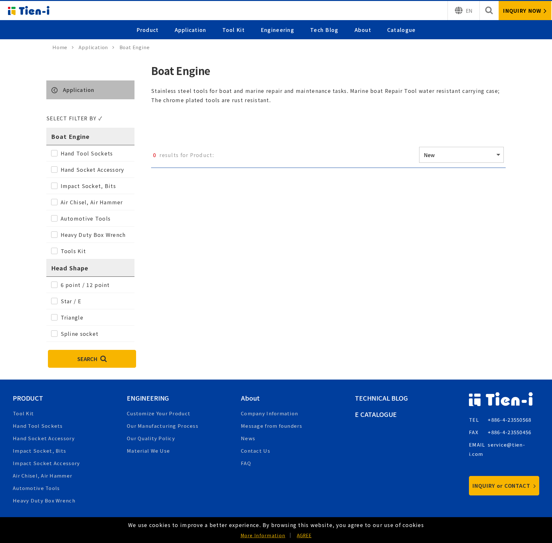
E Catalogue (376, 414)
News (248, 438)
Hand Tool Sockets (38, 425)
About (363, 30)
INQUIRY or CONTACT (502, 485)
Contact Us (255, 450)
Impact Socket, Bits (39, 450)
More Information (263, 535)
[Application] (96, 47)
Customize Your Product (158, 413)
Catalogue (401, 30)
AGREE (304, 535)
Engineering (277, 30)
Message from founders (271, 425)
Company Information (269, 413)
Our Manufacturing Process (162, 425)
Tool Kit (233, 30)
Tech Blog (324, 30)
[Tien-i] (63, 47)
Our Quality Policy (151, 438)
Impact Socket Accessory (46, 463)
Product (147, 30)
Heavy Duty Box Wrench (44, 500)
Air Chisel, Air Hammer (42, 475)
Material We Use (148, 450)
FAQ (246, 463)
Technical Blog (381, 398)
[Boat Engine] (90, 89)
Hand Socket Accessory (44, 438)
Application (190, 30)
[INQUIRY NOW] (525, 10)
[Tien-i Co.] (29, 10)
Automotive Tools (36, 488)
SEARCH (88, 359)
